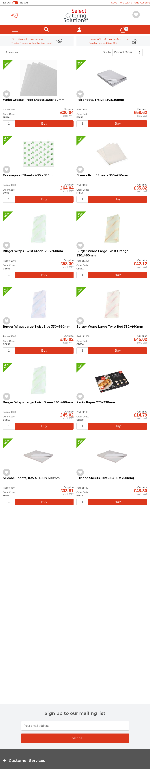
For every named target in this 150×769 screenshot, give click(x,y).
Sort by (107, 52)
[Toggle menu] (14, 29)
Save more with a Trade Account (130, 2)
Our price (69, 109)
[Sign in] (79, 29)
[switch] (15, 3)
